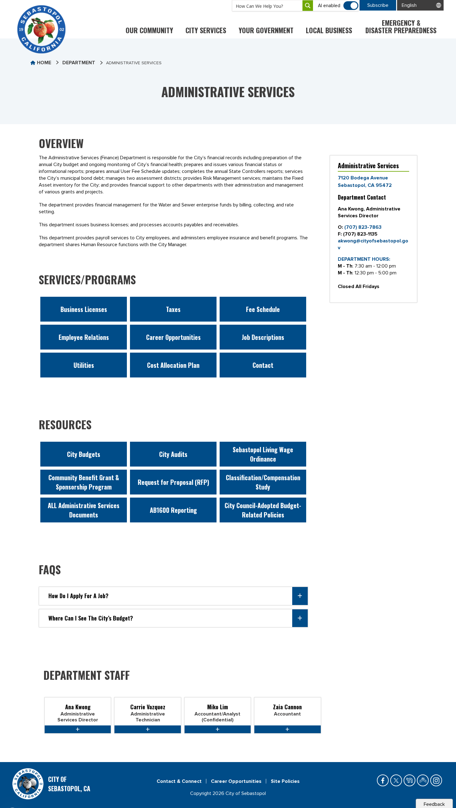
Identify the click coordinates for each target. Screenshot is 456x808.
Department (78, 63)
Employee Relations (84, 337)
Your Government (266, 30)
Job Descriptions (263, 337)
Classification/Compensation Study (263, 482)
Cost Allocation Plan (173, 365)
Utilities (84, 365)
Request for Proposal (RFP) (173, 482)
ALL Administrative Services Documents (83, 510)
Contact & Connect (179, 781)
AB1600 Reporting (173, 510)
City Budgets (83, 454)
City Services (206, 30)
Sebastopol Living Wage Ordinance (263, 454)
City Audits (173, 454)
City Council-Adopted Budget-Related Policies (263, 510)
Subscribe (377, 5)
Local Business (329, 30)
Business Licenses (83, 309)
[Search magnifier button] (307, 5)
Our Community (149, 30)
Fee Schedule (263, 309)
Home (44, 63)
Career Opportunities (173, 337)
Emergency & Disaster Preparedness (400, 26)
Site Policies (285, 781)
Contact (263, 365)
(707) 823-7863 (363, 227)
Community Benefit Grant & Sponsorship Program (83, 482)
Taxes (173, 309)
